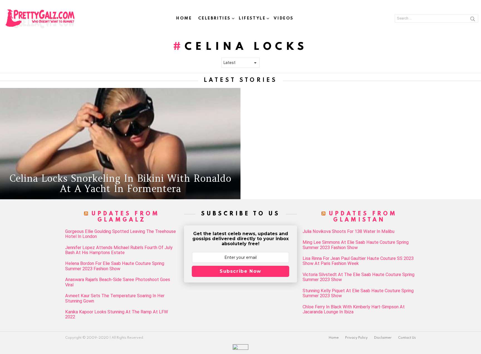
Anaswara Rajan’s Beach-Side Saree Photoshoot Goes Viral (117, 282)
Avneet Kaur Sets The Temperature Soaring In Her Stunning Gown (115, 298)
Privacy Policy (356, 338)
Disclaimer (383, 338)
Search (472, 19)
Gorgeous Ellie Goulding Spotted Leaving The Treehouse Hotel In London (120, 234)
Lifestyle (252, 18)
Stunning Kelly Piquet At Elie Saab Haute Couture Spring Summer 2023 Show (358, 293)
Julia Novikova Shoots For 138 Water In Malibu (348, 231)
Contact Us (407, 338)
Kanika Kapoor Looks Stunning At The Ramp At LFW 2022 (116, 314)
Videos (284, 18)
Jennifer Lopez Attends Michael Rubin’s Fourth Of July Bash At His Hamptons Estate (119, 250)
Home (184, 18)
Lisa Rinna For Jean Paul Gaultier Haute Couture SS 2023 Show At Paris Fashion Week (358, 261)
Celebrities (214, 18)
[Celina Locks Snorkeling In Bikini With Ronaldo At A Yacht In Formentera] (120, 143)
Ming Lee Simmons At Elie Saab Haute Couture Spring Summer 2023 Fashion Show (356, 245)
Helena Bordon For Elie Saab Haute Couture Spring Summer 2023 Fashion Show (114, 266)
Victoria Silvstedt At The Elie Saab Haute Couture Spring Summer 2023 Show (358, 277)
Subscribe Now (240, 271)
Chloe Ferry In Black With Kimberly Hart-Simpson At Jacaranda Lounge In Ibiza (354, 309)
